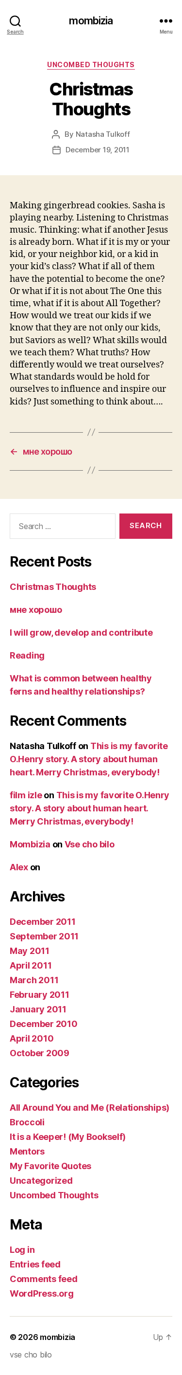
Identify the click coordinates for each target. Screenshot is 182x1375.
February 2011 (39, 995)
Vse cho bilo (90, 844)
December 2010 (44, 1024)
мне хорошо (36, 610)
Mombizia (30, 844)
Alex (19, 867)
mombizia (91, 21)
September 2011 (44, 936)
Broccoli (27, 1122)
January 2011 (38, 1009)
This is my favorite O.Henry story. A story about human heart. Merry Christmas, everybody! (89, 759)
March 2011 (34, 980)
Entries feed (35, 1264)
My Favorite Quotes (50, 1166)
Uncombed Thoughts (91, 64)
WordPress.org (42, 1293)
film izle (26, 795)
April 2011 (30, 965)
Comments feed (44, 1279)
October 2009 (39, 1053)
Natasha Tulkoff (103, 134)
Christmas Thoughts (53, 587)
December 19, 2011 (98, 149)
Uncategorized (41, 1180)
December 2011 (43, 922)
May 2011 (30, 951)
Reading (27, 655)
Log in (22, 1250)
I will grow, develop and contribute (81, 632)
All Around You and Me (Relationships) (89, 1107)
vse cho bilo (31, 1354)
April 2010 (31, 1038)
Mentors (27, 1151)
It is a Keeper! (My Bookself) (68, 1137)
